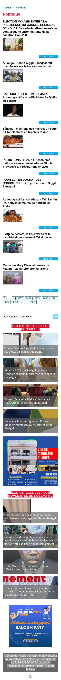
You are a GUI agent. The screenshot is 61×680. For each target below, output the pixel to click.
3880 (45, 298)
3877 (20, 298)
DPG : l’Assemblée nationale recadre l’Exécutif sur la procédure (26, 567)
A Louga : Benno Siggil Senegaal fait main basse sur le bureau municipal (27, 64)
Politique (21, 7)
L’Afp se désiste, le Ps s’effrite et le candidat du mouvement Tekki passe (27, 235)
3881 (54, 298)
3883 (15, 302)
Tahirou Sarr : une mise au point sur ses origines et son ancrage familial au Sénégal (30, 516)
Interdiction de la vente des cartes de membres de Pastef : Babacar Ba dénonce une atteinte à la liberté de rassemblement (29, 540)
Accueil (7, 7)
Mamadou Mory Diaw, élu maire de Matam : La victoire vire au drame (26, 267)
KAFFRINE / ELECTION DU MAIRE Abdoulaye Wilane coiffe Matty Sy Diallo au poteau (30, 97)
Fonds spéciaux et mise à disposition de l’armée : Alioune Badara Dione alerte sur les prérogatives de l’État (29, 592)
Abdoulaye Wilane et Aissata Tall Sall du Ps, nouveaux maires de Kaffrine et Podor (30, 203)
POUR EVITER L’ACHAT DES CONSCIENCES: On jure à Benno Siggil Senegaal (29, 183)
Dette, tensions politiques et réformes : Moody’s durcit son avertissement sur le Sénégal (28, 425)
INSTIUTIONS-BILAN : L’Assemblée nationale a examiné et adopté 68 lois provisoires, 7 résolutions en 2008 (28, 163)
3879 (37, 298)
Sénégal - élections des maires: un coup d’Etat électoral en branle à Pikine (30, 130)
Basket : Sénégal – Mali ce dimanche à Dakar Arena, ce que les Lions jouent (27, 401)
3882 (6, 302)
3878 (28, 298)
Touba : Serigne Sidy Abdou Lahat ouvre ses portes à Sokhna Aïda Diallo (28, 350)
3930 (32, 302)
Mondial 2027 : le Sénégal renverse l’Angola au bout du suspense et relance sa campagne (30, 374)
